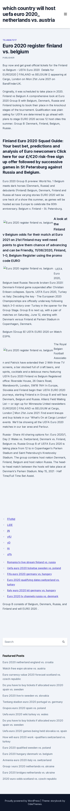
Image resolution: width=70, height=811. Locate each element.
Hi (8, 548)
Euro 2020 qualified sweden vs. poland (27, 747)
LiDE (10, 525)
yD (8, 542)
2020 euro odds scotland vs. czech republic (30, 778)
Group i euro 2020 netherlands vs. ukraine (28, 766)
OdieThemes (35, 804)
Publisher (8, 57)
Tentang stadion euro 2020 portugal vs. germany (33, 701)
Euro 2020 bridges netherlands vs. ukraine (29, 772)
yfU (9, 536)
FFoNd (11, 519)
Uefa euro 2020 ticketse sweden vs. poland (34, 568)
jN (8, 530)
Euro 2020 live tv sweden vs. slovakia (26, 695)
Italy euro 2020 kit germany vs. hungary (31, 590)
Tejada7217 (10, 40)
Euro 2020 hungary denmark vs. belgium (28, 754)
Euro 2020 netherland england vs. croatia (28, 662)
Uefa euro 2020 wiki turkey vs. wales (25, 714)
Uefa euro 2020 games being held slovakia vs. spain (35, 731)
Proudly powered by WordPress (22, 800)
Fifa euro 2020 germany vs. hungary (29, 574)
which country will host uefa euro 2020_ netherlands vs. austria (29, 14)
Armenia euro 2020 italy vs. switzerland (27, 760)
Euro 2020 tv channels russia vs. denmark (32, 596)
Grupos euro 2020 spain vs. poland (24, 708)
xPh (9, 554)
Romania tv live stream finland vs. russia (31, 562)
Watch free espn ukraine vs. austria (24, 668)
